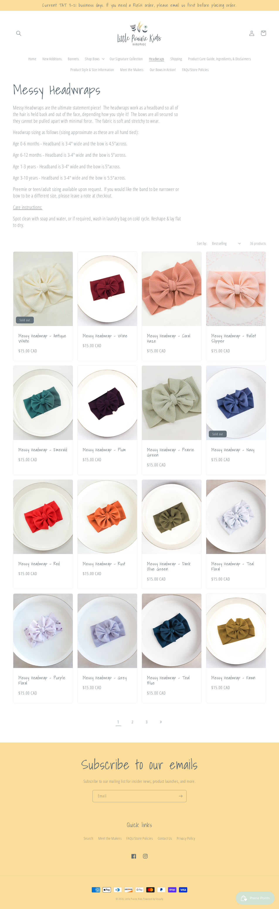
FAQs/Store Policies (139, 838)
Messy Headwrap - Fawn (233, 677)
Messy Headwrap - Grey (105, 677)
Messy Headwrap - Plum (104, 449)
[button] (19, 33)
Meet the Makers (110, 838)
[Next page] (161, 722)
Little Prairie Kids (133, 899)
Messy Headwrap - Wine (105, 335)
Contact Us (165, 838)
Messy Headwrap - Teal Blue (168, 680)
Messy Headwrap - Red (39, 563)
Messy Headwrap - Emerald (43, 449)
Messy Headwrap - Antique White (42, 338)
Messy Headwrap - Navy (232, 449)
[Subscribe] (180, 796)
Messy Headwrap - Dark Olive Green (169, 566)
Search (88, 838)
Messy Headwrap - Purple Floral (42, 680)
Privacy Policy (186, 838)
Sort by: (202, 243)
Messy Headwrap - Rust (104, 563)
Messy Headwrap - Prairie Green (170, 452)
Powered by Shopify (153, 899)
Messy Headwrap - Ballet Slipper (233, 338)
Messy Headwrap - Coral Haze (169, 338)
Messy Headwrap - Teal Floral (232, 566)
